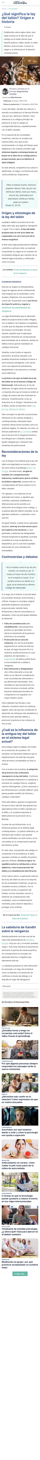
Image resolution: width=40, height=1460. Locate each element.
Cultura (4, 9)
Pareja (4, 1094)
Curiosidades (13, 9)
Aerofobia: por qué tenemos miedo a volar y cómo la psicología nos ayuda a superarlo (20, 1132)
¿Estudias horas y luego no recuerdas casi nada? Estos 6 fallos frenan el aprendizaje (17, 1033)
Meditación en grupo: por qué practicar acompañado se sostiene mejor (20, 1265)
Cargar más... (20, 1274)
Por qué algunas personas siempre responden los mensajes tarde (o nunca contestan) (20, 1066)
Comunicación (7, 1061)
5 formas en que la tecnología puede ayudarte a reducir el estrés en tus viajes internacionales (20, 1199)
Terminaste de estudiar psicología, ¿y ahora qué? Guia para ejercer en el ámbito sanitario (20, 1232)
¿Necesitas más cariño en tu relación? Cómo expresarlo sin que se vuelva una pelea (20, 1099)
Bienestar (5, 1160)
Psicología (6, 1028)
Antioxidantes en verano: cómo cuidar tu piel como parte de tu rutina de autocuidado (18, 1165)
